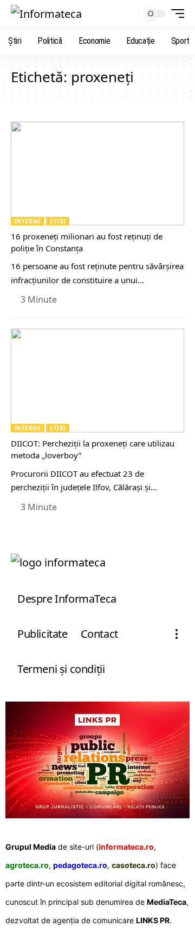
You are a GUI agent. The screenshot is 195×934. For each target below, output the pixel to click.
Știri (58, 221)
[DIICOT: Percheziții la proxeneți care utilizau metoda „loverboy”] (97, 380)
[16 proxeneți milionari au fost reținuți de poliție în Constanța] (97, 173)
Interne (28, 221)
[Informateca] (46, 13)
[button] (127, 14)
